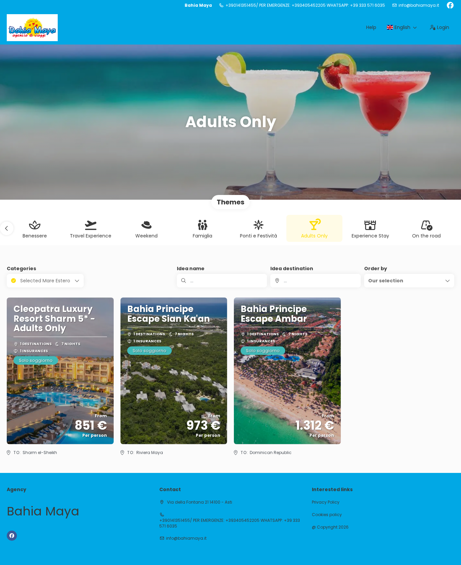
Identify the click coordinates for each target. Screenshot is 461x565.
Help (371, 27)
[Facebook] (450, 5)
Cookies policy (327, 514)
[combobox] (315, 280)
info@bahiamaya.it (419, 5)
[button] (6, 228)
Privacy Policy (326, 502)
